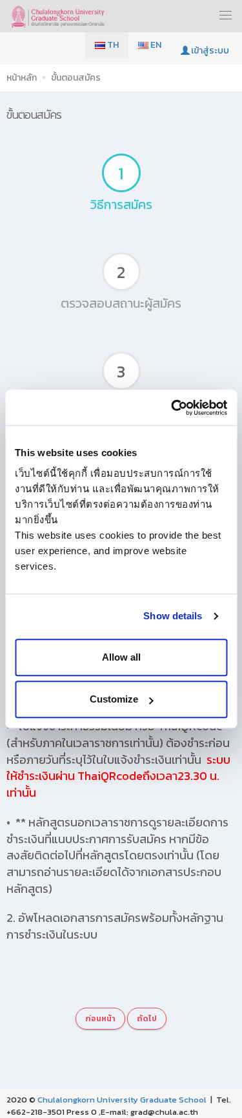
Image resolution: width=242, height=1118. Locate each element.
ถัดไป (147, 1018)
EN (154, 45)
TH (112, 45)
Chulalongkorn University (87, 1099)
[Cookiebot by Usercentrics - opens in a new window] (172, 407)
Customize (114, 699)
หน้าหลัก (21, 78)
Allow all (121, 657)
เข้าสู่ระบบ (210, 50)
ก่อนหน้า (100, 1018)
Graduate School (173, 1099)
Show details (172, 615)
